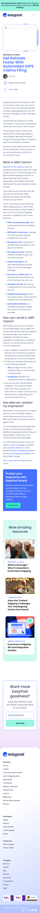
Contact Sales (8, 848)
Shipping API (7, 779)
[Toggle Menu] (34, 15)
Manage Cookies (24, 908)
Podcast (6, 874)
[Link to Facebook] (29, 910)
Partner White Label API (11, 800)
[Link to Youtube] (32, 910)
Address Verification (10, 786)
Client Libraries (8, 827)
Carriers (6, 769)
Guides (5, 820)
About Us (6, 864)
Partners (6, 804)
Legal (5, 888)
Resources (7, 878)
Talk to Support (8, 844)
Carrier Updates (9, 830)
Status (5, 834)
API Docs (6, 823)
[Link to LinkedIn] (22, 910)
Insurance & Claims (11, 55)
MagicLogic (7, 797)
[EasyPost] (16, 15)
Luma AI (6, 793)
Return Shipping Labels (11, 776)
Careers (6, 867)
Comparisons (8, 881)
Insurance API (8, 790)
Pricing (5, 765)
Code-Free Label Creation (12, 772)
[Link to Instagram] (25, 910)
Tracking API (7, 783)
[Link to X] (35, 910)
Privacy (5, 885)
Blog (4, 871)
